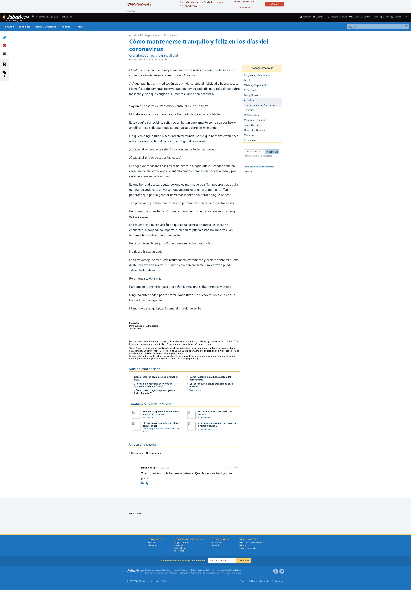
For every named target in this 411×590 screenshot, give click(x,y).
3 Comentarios (205, 417)
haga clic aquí (205, 344)
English (248, 171)
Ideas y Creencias (45, 26)
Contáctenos (277, 581)
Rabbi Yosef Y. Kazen (187, 573)
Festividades (217, 542)
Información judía (226, 573)
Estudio (9, 26)
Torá (207, 573)
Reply (144, 483)
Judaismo (214, 573)
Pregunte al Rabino (338, 16)
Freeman (134, 344)
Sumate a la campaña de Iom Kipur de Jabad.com (201, 4)
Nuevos (150, 453)
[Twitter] (281, 571)
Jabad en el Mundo (247, 548)
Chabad (167, 570)
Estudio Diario (180, 548)
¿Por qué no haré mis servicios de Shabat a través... (217, 424)
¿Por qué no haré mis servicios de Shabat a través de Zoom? (153, 385)
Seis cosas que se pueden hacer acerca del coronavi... (161, 413)
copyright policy (190, 358)
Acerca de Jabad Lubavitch (251, 542)
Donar (386, 16)
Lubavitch (175, 570)
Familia (66, 26)
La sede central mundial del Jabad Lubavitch (225, 570)
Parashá (215, 545)
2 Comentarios (205, 429)
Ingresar (307, 16)
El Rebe (242, 545)
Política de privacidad (258, 581)
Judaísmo (24, 26)
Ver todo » (195, 390)
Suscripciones (180, 551)
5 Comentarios (149, 417)
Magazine (152, 545)
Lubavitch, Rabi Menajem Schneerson (177, 341)
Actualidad (135, 35)
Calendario (179, 545)
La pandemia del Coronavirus (161, 35)
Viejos (158, 453)
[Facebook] (275, 571)
